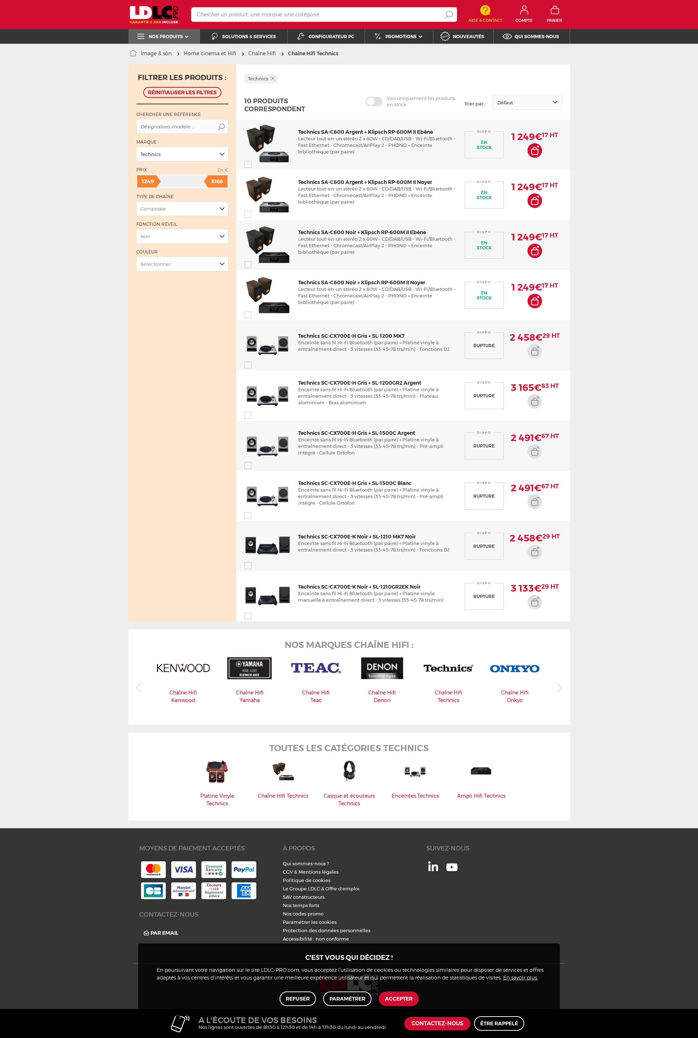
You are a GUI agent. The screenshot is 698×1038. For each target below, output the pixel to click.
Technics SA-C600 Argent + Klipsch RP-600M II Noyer (365, 182)
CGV (288, 872)
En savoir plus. (520, 978)
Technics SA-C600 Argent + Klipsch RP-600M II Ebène (365, 132)
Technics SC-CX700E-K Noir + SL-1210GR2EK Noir (359, 587)
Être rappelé (499, 1023)
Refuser (298, 998)
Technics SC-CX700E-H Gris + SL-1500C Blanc (355, 483)
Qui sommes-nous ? (306, 863)
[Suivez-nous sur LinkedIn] (433, 869)
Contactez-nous (437, 1023)
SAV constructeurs (304, 897)
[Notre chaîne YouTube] (452, 871)
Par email (164, 933)
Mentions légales (318, 872)
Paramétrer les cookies (310, 922)
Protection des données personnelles (326, 930)
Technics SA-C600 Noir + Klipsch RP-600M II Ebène (362, 232)
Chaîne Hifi (262, 53)
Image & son (156, 53)
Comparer (261, 164)
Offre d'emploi (342, 888)
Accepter (399, 998)
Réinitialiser (182, 92)
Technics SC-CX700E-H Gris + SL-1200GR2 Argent (359, 383)
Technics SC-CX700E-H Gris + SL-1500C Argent (356, 433)
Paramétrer (347, 998)
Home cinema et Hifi (210, 53)
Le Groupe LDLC (301, 888)
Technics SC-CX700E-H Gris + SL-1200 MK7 (351, 336)
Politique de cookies (306, 880)
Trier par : (475, 104)
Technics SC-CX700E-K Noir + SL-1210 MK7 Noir (357, 536)
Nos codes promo (303, 914)
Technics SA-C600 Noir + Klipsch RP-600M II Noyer (361, 282)
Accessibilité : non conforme (316, 939)
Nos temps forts (301, 905)
